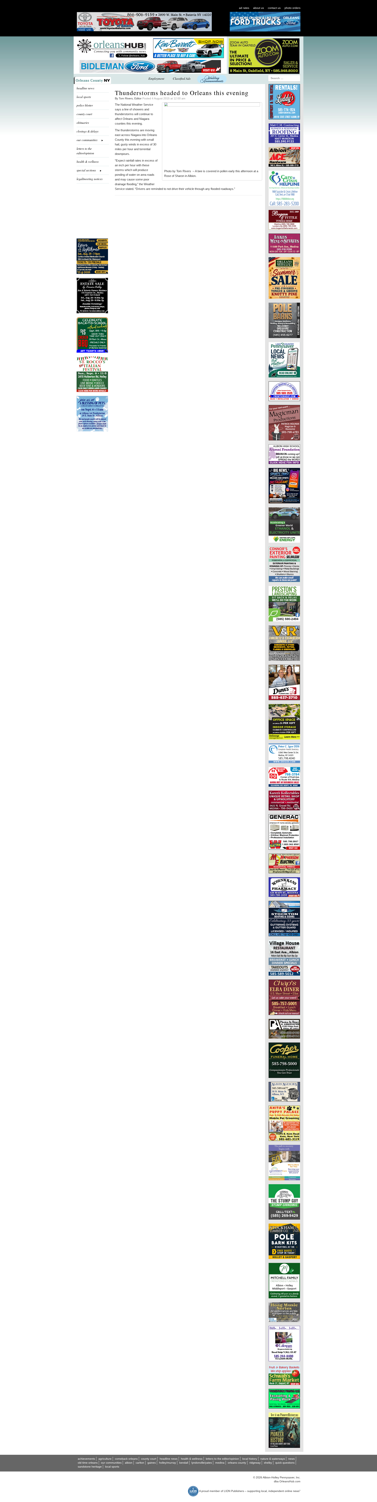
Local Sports (112, 1466)
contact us (274, 7)
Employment (156, 78)
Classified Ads (181, 78)
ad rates (244, 7)
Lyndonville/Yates (201, 1462)
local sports (84, 97)
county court (84, 114)
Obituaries (83, 122)
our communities (111, 1462)
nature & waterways (272, 1458)
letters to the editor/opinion (85, 150)
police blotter (85, 105)
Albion (128, 1462)
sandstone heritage (90, 1466)
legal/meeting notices (89, 179)
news (291, 1458)
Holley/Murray (167, 1462)
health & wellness (88, 161)
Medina (219, 1462)
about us (258, 7)
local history (249, 1458)
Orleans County (237, 1462)
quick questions (285, 1462)
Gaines (151, 1462)
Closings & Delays (87, 131)
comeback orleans (126, 1458)
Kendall (183, 1462)
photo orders (292, 7)
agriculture (105, 1458)
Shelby (268, 1462)
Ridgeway (255, 1462)
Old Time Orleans (88, 1462)
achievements (86, 1458)
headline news (85, 88)
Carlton (140, 1462)
